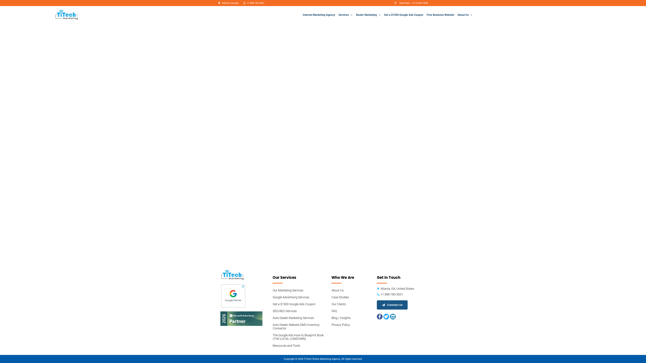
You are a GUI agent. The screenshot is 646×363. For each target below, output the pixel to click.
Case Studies (340, 297)
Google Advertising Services (291, 297)
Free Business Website (440, 14)
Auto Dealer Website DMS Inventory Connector (296, 326)
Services (343, 14)
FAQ (334, 311)
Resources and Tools (286, 345)
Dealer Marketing (366, 14)
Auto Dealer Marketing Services (293, 318)
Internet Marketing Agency (319, 14)
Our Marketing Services (288, 290)
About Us (463, 14)
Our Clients (339, 304)
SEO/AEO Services (285, 311)
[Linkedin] (393, 316)
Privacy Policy (341, 325)
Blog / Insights (341, 318)
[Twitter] (386, 316)
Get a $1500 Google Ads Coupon (403, 14)
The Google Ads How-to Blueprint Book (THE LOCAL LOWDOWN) (298, 336)
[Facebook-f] (380, 316)
